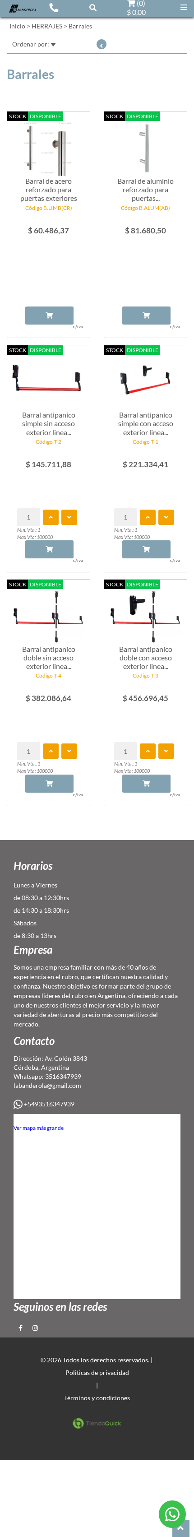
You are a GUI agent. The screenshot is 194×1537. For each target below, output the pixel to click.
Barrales (80, 26)
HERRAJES (47, 26)
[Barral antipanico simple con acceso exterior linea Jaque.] (145, 378)
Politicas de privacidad (97, 1372)
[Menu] (184, 7)
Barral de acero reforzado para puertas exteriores (48, 189)
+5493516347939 (48, 1104)
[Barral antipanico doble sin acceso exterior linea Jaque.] (48, 612)
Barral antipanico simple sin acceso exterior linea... (48, 423)
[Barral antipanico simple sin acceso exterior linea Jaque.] (48, 378)
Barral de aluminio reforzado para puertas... (145, 189)
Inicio (17, 26)
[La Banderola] (22, 7)
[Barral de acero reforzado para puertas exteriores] (48, 144)
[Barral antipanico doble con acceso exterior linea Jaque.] (145, 612)
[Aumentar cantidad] (51, 517)
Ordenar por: (31, 44)
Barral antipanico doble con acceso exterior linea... (145, 657)
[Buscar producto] (93, 7)
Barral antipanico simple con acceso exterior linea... (145, 423)
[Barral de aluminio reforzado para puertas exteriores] (145, 144)
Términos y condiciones (97, 1398)
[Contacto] (53, 7)
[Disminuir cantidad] (69, 517)
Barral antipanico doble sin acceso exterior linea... (48, 657)
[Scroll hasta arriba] (180, 1528)
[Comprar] (49, 315)
